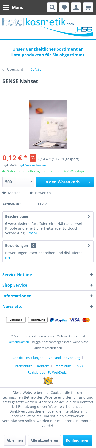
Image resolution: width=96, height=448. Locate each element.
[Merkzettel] (64, 7)
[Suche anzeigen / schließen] (52, 7)
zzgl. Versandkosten (32, 165)
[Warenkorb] (88, 7)
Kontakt (43, 366)
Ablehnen (15, 440)
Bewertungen (16, 245)
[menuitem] (13, 7)
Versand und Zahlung (64, 357)
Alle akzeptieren (44, 440)
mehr (32, 233)
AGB (80, 366)
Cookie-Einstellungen (28, 357)
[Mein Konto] (76, 7)
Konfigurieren (77, 440)
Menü (18, 7)
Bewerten (42, 193)
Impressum (62, 366)
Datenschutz (22, 366)
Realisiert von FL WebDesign (48, 372)
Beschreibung (16, 216)
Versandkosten (18, 342)
